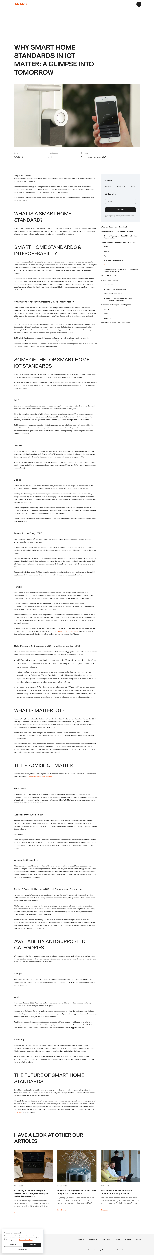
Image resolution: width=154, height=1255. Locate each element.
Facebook (121, 186)
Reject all (13, 1244)
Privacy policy (136, 1250)
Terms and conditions (118, 1250)
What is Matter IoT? (108, 276)
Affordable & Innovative (113, 294)
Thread (106, 265)
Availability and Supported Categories (116, 305)
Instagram (106, 1239)
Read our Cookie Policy (26, 1240)
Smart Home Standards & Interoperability (117, 231)
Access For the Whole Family (115, 289)
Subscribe (120, 210)
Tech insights (86, 157)
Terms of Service (114, 216)
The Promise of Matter (109, 280)
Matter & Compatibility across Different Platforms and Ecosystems (119, 299)
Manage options (22, 1249)
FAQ (87, 1250)
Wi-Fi (106, 247)
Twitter (133, 186)
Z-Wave (106, 251)
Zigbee (106, 256)
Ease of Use (108, 285)
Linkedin (108, 186)
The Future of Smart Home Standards (115, 323)
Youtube (128, 1239)
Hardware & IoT (99, 157)
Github (138, 1239)
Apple (106, 314)
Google (106, 309)
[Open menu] (138, 4)
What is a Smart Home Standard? (114, 227)
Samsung (107, 318)
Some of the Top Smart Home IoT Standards (118, 242)
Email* (109, 198)
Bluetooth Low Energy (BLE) (114, 260)
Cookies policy (99, 1250)
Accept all (32, 1244)
